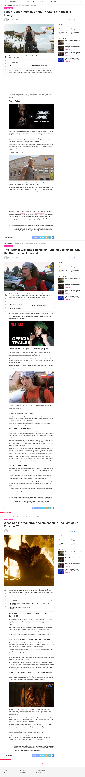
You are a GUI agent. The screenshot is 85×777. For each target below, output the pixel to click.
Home (5, 5)
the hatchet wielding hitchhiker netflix (28, 502)
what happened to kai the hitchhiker (44, 502)
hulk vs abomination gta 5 (34, 746)
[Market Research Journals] (11, 2)
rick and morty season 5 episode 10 (21, 748)
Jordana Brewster (39, 213)
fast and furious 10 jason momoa (26, 225)
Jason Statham (31, 214)
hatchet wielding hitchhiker (32, 497)
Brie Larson (28, 216)
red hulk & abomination (48, 747)
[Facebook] (64, 28)
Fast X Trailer (14, 65)
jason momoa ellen (33, 228)
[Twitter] (75, 28)
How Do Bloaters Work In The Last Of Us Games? (41, 604)
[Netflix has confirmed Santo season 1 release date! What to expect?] (61, 42)
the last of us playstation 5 (35, 750)
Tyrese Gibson (38, 216)
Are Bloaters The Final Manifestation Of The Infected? (20, 608)
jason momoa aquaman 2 (33, 226)
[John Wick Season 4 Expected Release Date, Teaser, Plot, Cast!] (61, 60)
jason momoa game (35, 229)
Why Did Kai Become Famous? (40, 305)
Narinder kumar (11, 19)
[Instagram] (75, 33)
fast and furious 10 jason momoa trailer (42, 225)
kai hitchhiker (22, 498)
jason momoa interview (45, 229)
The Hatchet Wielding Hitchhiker (16, 293)
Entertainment (9, 5)
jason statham (27, 232)
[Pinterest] (64, 33)
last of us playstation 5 (46, 746)
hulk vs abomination (24, 746)
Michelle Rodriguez (16, 214)
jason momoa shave (26, 230)
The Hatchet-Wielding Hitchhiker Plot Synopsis (18, 305)
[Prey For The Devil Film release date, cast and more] (61, 48)
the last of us (26, 750)
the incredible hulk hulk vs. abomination (38, 748)
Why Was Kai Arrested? (16, 308)
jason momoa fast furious (25, 229)
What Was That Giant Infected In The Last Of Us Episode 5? (20, 604)
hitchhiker (40, 497)
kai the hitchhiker (30, 500)
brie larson (16, 225)
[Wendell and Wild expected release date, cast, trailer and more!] (61, 54)
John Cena (14, 216)
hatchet (15, 497)
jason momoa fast (41, 228)
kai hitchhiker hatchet (29, 498)
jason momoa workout (19, 232)
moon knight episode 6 (25, 747)
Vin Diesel (22, 213)
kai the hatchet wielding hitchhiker (42, 498)
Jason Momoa (48, 214)
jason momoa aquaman (23, 226)
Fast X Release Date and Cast (40, 65)
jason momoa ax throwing (44, 226)
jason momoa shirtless (36, 230)
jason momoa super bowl (47, 230)
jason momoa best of (24, 228)
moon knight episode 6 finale (36, 747)
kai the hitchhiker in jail (39, 500)
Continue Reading (5, 512)
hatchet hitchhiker (22, 497)
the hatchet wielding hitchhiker (28, 501)
